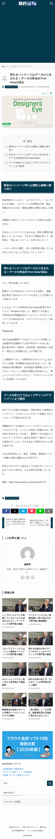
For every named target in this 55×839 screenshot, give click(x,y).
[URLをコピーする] (49, 511)
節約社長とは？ (14, 827)
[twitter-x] (32, 577)
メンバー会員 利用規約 (35, 830)
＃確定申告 (18, 769)
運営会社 (43, 827)
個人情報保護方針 (18, 830)
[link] (22, 577)
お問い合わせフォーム (30, 827)
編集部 (27, 564)
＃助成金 (27, 772)
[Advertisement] (27, 35)
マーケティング (11, 87)
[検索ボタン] (51, 3)
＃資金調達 (7, 769)
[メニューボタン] (3, 3)
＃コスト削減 (15, 775)
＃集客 (5, 775)
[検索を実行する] (50, 783)
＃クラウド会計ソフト (12, 772)
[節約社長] (27, 3)
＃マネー (26, 775)
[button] (6, 511)
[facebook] (27, 577)
